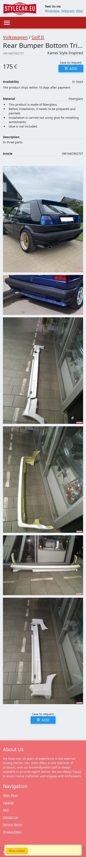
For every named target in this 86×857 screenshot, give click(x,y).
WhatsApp (52, 11)
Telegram (67, 11)
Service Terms (12, 824)
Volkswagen (15, 37)
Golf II (38, 37)
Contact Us (10, 817)
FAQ (6, 810)
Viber (79, 11)
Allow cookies (17, 851)
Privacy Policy (12, 832)
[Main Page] (20, 8)
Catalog (8, 803)
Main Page (10, 795)
